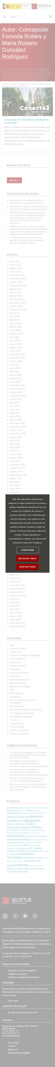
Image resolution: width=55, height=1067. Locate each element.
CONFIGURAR (27, 550)
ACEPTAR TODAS (27, 567)
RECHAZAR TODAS (27, 558)
